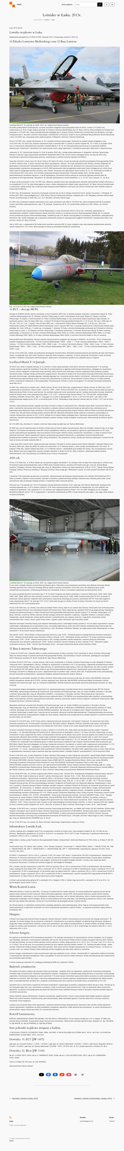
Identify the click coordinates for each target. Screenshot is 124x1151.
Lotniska (46, 20)
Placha (11, 1140)
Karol (53, 20)
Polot (19, 4)
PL (107, 4)
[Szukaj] (99, 4)
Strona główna (67, 4)
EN (112, 4)
